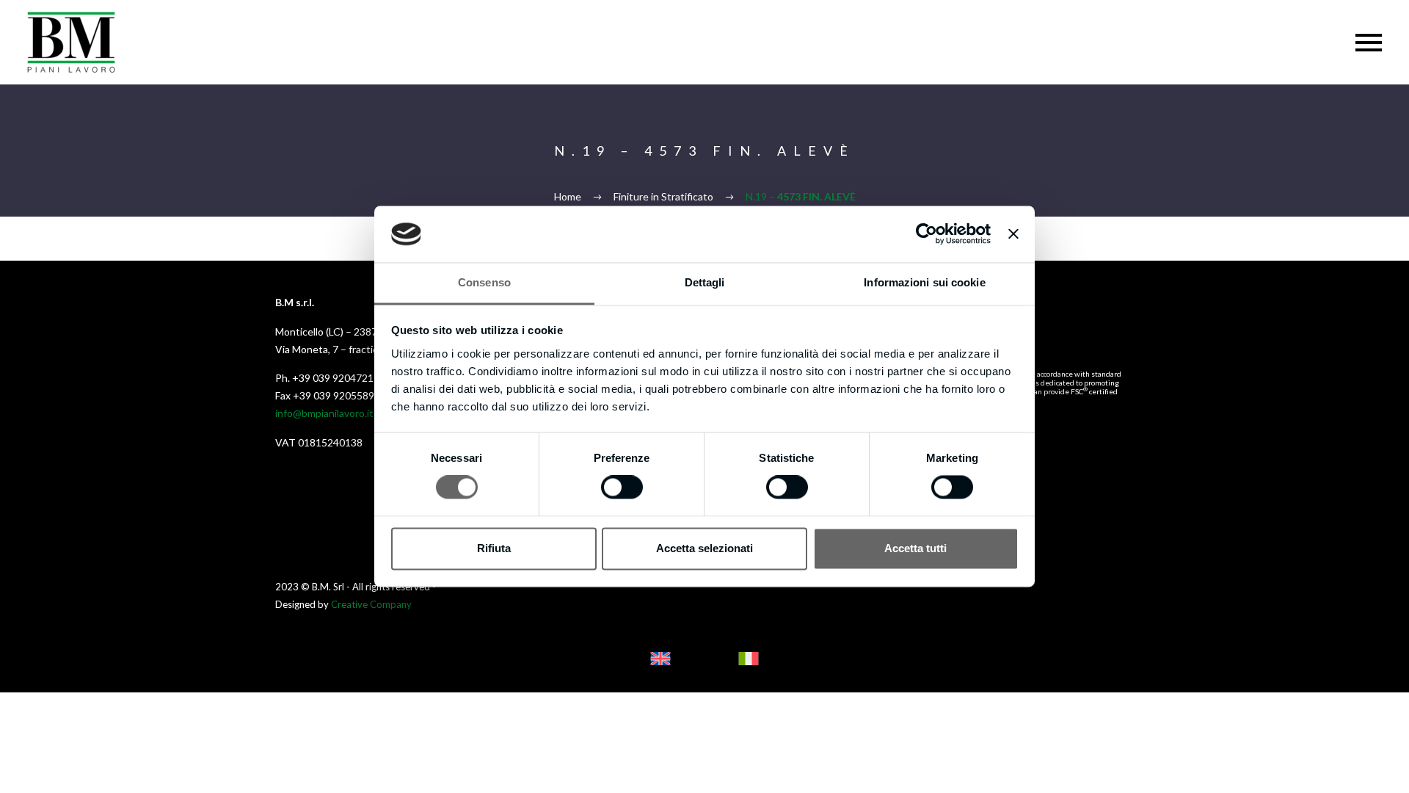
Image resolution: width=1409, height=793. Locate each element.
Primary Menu (1368, 43)
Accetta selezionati (704, 548)
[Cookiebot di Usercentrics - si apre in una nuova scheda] (926, 234)
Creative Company (371, 604)
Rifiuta (494, 548)
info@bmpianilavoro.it (324, 413)
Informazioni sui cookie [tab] (924, 282)
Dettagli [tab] (705, 282)
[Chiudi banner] (1013, 234)
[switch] (622, 487)
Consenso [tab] (484, 282)
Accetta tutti (915, 548)
